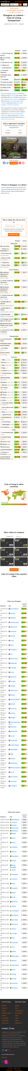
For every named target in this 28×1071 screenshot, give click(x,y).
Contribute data (14, 234)
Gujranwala (5, 1023)
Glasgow (12, 12)
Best (25, 2)
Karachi (4, 1015)
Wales (4, 1010)
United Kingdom (11, 10)
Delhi (16, 1015)
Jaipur (16, 1018)
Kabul (16, 1020)
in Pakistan (21, 115)
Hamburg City (19, 1010)
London (17, 1006)
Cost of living (19, 2)
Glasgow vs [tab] (10, 536)
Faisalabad (5, 1018)
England (4, 1006)
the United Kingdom (15, 101)
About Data (9, 1070)
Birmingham (18, 1013)
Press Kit (4, 1057)
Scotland (4, 1008)
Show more (14, 570)
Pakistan (21, 10)
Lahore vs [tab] (18, 536)
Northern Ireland (6, 1013)
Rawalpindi (5, 1020)
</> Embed (13, 163)
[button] (4, 163)
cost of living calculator (9, 1034)
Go (20, 4)
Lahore (18, 12)
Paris (16, 1008)
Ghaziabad (18, 1023)
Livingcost (21, 24)
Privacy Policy (18, 1070)
